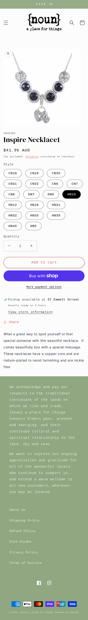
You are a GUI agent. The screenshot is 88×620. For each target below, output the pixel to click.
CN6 (55, 184)
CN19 (34, 173)
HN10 (71, 194)
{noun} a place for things (36, 612)
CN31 (12, 184)
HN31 (56, 205)
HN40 (12, 226)
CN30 (56, 173)
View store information (30, 312)
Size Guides (20, 541)
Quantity (11, 236)
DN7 (31, 194)
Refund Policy (22, 531)
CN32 (34, 184)
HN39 (56, 215)
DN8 (51, 194)
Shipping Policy (24, 520)
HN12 (12, 205)
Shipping (32, 156)
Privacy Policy (23, 552)
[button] (6, 23)
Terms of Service (25, 563)
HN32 (12, 215)
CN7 (75, 184)
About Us (17, 510)
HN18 (34, 205)
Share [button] (14, 322)
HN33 (34, 215)
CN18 (12, 173)
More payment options (44, 287)
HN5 (33, 226)
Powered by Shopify (67, 612)
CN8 (11, 194)
